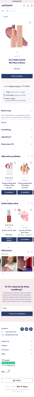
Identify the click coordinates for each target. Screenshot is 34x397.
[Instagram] (26, 329)
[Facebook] (22, 329)
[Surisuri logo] (8, 5)
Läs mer (3, 122)
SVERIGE (18, 381)
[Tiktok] (31, 329)
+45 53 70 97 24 (10, 332)
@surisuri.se (4, 254)
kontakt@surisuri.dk (11, 335)
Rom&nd (17, 56)
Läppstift (5, 17)
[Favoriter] (30, 22)
